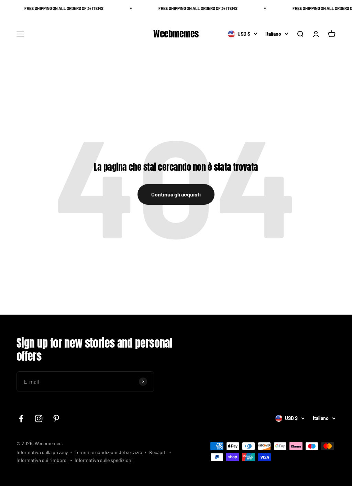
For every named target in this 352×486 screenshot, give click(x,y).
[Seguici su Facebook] (21, 418)
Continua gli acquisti (176, 194)
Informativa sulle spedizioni (104, 460)
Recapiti (158, 452)
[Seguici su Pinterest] (56, 418)
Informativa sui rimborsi (42, 460)
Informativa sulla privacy (42, 452)
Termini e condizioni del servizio (108, 452)
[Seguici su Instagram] (38, 418)
